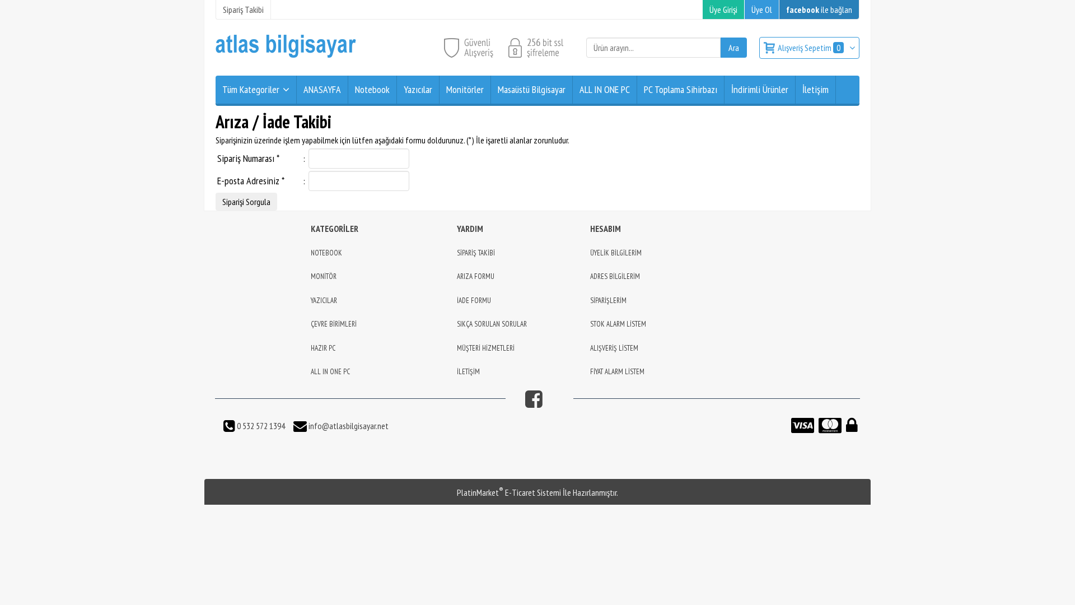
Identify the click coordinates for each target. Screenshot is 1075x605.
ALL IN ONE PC (330, 371)
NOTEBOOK (326, 253)
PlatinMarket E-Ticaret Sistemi (509, 492)
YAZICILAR (324, 300)
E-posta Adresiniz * (250, 180)
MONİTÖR (323, 276)
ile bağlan (819, 9)
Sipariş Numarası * (248, 158)
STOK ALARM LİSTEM (618, 324)
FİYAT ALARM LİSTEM (617, 371)
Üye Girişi (723, 9)
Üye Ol (761, 9)
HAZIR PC (323, 348)
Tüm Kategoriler (250, 89)
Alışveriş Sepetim (809, 47)
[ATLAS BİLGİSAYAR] (286, 55)
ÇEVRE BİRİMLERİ (334, 324)
